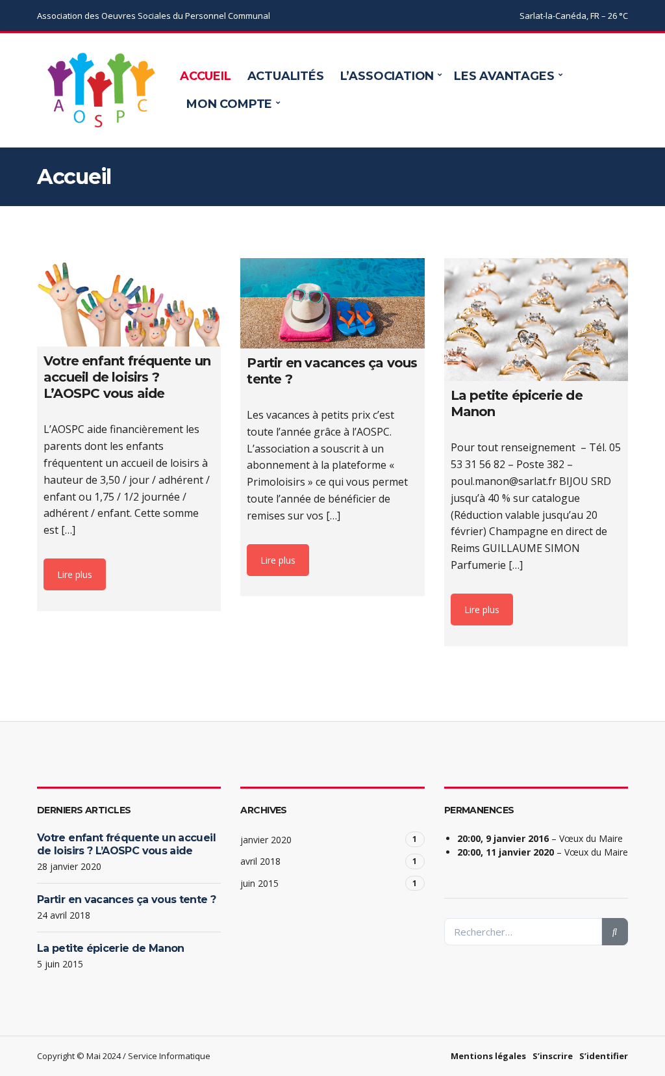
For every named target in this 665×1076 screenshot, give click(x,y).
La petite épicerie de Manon (110, 948)
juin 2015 (259, 883)
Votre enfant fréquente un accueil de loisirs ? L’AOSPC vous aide (126, 844)
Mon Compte (229, 104)
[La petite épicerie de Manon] (536, 319)
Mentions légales (488, 1056)
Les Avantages (504, 76)
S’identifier (603, 1056)
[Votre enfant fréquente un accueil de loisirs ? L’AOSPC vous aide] (129, 302)
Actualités (285, 76)
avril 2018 (260, 861)
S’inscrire (553, 1056)
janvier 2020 (266, 839)
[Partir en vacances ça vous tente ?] (332, 303)
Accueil (205, 76)
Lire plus (74, 574)
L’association (387, 76)
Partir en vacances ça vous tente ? (126, 899)
